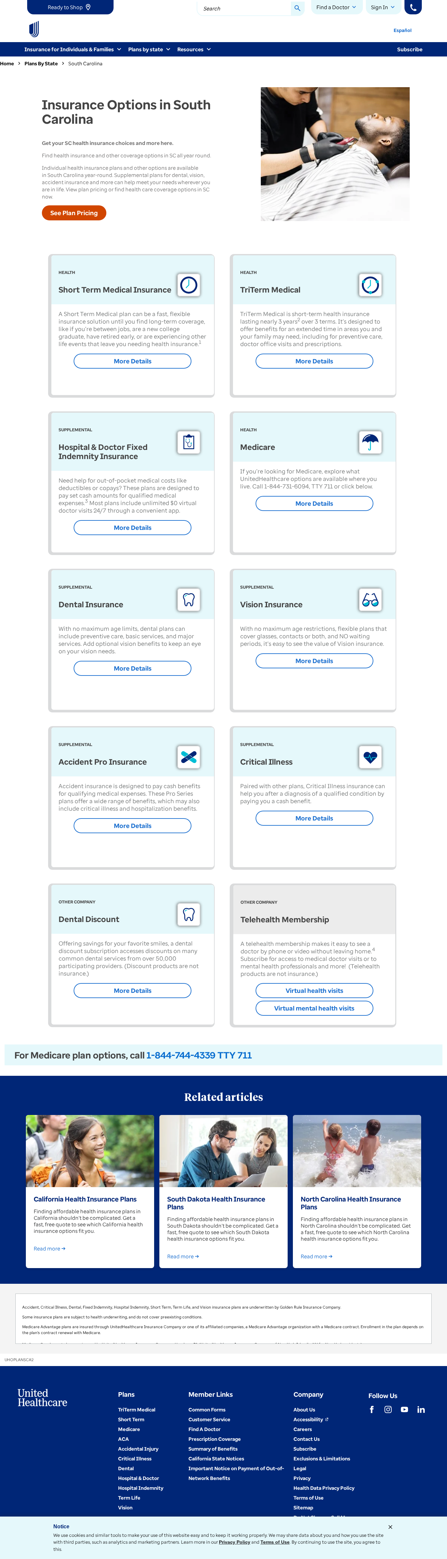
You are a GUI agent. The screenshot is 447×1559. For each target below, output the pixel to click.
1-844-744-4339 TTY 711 (199, 1055)
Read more (47, 1248)
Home (7, 63)
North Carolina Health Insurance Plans (351, 1202)
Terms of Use (275, 1542)
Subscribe (409, 49)
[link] (70, 7)
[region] (223, 1319)
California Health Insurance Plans (85, 1198)
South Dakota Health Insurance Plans (216, 1202)
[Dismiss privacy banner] (390, 1527)
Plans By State (41, 63)
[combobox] (251, 9)
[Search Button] (298, 9)
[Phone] (413, 7)
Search (211, 8)
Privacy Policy (234, 1542)
